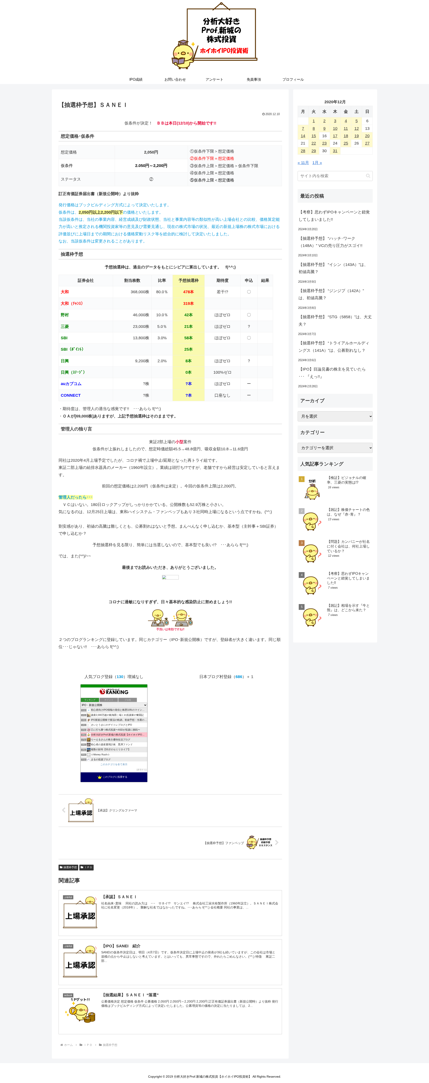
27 (367, 143)
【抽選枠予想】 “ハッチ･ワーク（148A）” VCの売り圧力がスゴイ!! (330, 242)
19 (356, 136)
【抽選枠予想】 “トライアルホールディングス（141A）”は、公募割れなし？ (334, 346)
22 (313, 143)
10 (335, 128)
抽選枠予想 (70, 867)
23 (324, 143)
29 (313, 151)
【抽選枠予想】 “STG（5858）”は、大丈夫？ (335, 320)
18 (346, 136)
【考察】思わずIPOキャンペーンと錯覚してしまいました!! (334, 215)
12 (356, 128)
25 (346, 143)
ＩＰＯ (88, 867)
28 (303, 151)
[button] (368, 175)
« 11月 (303, 162)
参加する (141, 769)
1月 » (317, 162)
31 (335, 151)
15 (313, 136)
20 (367, 136)
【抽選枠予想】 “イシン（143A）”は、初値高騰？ (333, 268)
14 (303, 136)
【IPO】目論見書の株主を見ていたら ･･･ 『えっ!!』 (332, 373)
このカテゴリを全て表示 (113, 764)
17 (335, 136)
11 (346, 128)
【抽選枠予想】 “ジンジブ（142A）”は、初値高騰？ (331, 294)
